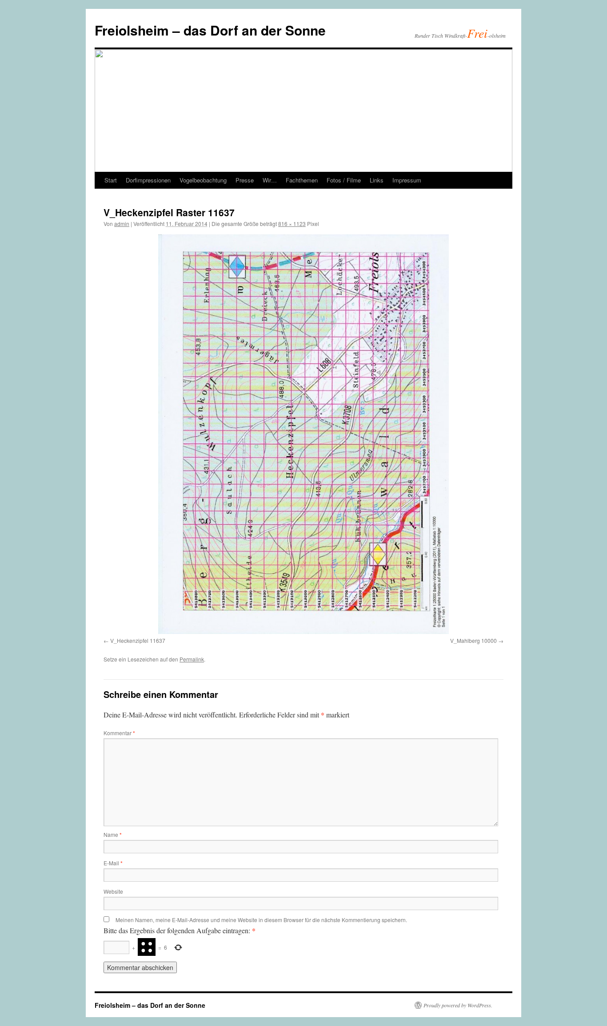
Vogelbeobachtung (203, 180)
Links (376, 180)
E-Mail (113, 863)
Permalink (192, 659)
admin (121, 223)
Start (110, 180)
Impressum (406, 180)
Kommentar (119, 733)
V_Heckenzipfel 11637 (137, 640)
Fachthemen (302, 180)
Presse (245, 180)
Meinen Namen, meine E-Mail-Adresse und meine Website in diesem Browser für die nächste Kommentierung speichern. (261, 919)
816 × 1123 (292, 223)
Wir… (270, 180)
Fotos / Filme (344, 180)
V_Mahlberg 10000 (473, 640)
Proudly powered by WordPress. (457, 1005)
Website (113, 891)
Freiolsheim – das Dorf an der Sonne (210, 30)
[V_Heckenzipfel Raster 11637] (303, 434)
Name (113, 834)
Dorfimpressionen (148, 180)
